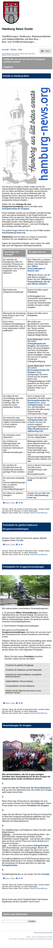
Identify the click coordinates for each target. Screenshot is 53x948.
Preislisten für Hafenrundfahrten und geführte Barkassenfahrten (24, 676)
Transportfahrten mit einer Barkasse (20, 686)
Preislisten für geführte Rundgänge (19, 665)
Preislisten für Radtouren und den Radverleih (24, 670)
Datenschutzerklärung (13, 55)
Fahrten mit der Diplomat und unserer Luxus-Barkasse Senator (24, 692)
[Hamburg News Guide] (11, 24)
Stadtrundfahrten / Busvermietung (19, 681)
